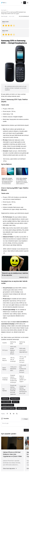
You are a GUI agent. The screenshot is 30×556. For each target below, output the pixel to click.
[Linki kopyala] (17, 413)
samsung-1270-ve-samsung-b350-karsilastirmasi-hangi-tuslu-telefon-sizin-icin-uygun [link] (13, 12)
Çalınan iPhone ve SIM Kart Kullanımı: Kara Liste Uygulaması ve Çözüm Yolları (12, 454)
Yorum (26, 430)
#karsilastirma (15, 398)
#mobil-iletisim (22, 408)
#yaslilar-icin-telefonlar (8, 408)
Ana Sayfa (3, 10)
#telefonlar (5, 398)
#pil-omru (15, 402)
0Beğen (25, 419)
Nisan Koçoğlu (4, 16)
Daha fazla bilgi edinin (9, 468)
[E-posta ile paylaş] (13, 413)
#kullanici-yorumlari (7, 405)
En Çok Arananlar (24, 16)
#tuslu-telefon (6, 402)
